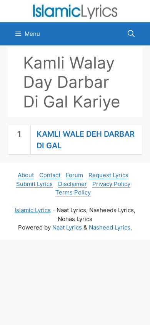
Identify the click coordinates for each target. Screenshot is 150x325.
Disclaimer (72, 184)
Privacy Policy (111, 184)
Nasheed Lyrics (109, 227)
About (26, 175)
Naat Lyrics (67, 227)
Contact (49, 175)
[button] (131, 33)
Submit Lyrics (34, 184)
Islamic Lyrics (33, 210)
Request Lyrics (108, 175)
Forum (74, 175)
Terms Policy (73, 192)
